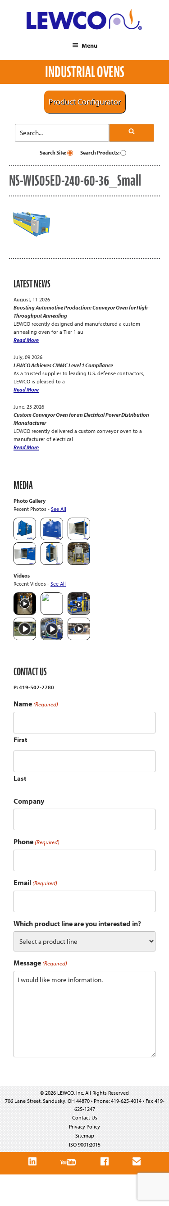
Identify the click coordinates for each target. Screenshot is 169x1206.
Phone (36, 841)
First (20, 739)
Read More (26, 340)
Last (20, 778)
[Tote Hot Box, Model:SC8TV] (25, 538)
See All (58, 508)
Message (40, 963)
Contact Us (84, 1117)
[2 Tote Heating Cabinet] (25, 563)
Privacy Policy (84, 1126)
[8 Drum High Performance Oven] (52, 563)
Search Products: (100, 152)
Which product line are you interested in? (77, 923)
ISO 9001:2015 (84, 1144)
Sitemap (84, 1135)
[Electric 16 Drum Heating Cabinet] (79, 538)
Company (29, 801)
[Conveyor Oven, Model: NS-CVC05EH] (79, 563)
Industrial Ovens (84, 72)
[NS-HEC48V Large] (52, 538)
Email (35, 882)
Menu (89, 45)
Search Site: (53, 152)
